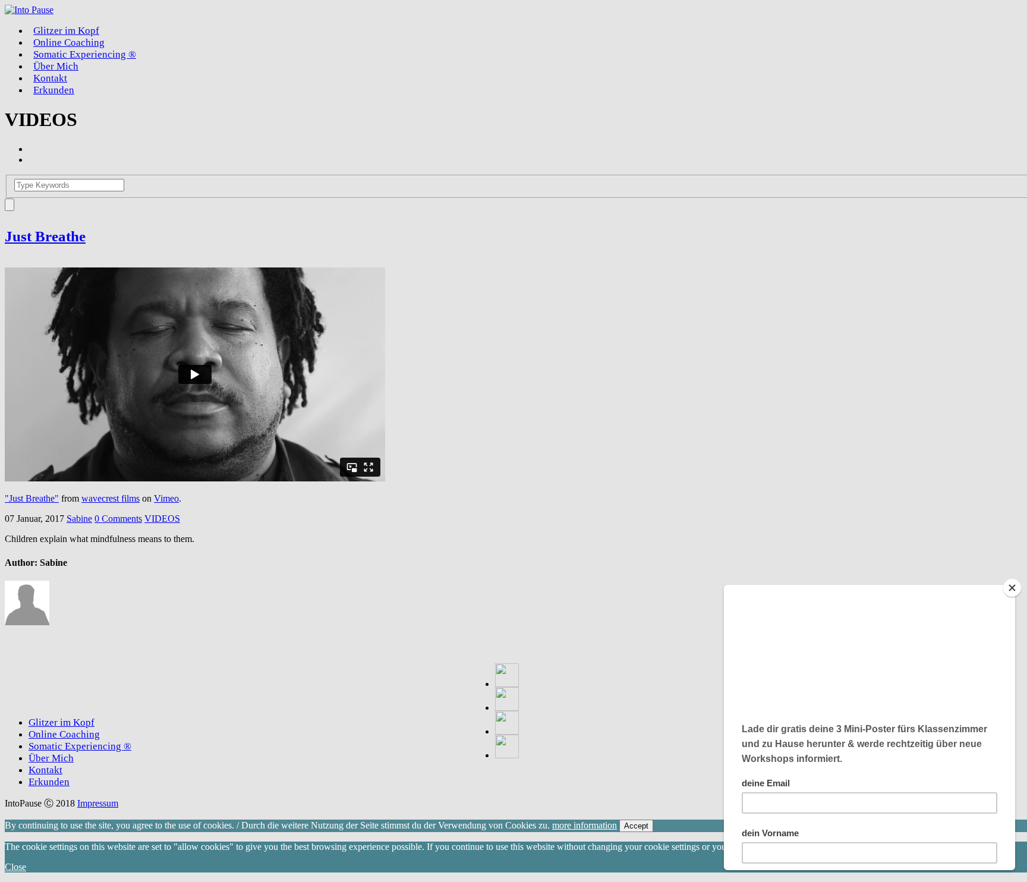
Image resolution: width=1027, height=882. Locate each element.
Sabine (79, 519)
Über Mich (51, 758)
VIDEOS (162, 519)
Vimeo (166, 498)
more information (584, 825)
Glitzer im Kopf (61, 722)
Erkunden (53, 90)
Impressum (97, 803)
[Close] (1012, 588)
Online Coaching (64, 734)
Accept (636, 825)
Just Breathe (45, 236)
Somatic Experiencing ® (84, 54)
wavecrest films (110, 498)
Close (15, 867)
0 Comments (118, 519)
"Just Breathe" (32, 498)
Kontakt (45, 770)
